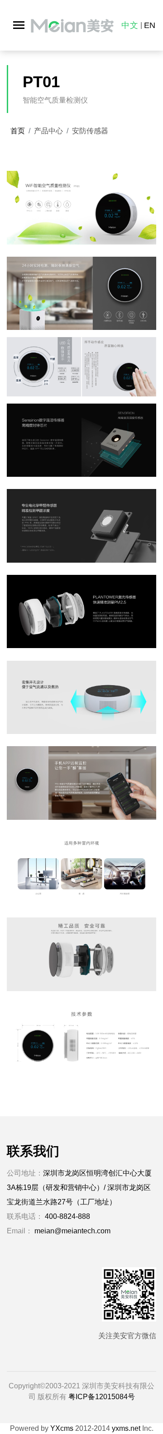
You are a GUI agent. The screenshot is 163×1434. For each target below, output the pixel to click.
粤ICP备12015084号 (101, 1397)
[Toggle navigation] (18, 25)
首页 (17, 131)
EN (150, 25)
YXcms (61, 1428)
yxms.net (126, 1428)
